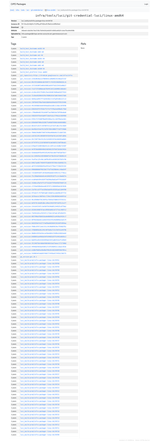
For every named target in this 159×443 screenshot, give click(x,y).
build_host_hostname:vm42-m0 (32, 62)
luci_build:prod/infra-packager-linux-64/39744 (39, 317)
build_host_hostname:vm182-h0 (32, 48)
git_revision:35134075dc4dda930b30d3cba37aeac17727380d (43, 243)
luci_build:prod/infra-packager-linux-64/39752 (39, 290)
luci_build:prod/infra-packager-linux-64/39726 (39, 378)
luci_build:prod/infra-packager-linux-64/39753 (39, 287)
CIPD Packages (18, 4)
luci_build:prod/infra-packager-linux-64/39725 (39, 381)
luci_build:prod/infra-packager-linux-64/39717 (39, 408)
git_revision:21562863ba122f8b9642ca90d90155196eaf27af (43, 79)
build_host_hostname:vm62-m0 (32, 65)
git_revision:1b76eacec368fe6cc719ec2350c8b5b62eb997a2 (43, 196)
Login (146, 4)
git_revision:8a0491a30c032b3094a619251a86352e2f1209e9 (43, 240)
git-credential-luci (37, 10)
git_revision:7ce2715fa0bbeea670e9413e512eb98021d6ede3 (43, 89)
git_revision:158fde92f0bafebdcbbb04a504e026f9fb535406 (43, 102)
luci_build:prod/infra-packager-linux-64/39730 (39, 364)
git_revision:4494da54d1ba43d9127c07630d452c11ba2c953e (43, 247)
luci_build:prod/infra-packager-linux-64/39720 (39, 398)
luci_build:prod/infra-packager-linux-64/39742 (39, 324)
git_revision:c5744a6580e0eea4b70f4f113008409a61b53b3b (43, 186)
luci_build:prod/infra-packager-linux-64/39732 (39, 357)
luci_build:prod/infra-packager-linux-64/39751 (39, 294)
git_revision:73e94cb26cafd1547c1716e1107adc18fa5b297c (43, 213)
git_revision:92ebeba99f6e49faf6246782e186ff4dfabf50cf (43, 153)
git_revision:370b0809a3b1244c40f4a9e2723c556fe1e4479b (43, 230)
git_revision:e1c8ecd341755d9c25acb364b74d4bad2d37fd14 (43, 92)
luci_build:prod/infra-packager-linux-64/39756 (39, 277)
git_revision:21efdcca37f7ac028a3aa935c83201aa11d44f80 (43, 189)
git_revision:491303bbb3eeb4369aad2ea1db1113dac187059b (43, 105)
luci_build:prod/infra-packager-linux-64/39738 (39, 337)
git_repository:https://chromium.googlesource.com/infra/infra (46, 75)
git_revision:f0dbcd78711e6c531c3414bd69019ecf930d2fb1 (43, 226)
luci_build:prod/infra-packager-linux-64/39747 (39, 307)
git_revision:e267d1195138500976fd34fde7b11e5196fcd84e (43, 136)
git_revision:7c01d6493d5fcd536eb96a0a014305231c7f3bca (43, 173)
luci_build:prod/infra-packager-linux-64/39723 (39, 388)
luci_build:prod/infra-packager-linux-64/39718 (39, 404)
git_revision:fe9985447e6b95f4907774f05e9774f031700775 (43, 253)
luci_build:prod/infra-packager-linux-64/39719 (39, 401)
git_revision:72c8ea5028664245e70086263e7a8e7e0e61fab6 (43, 95)
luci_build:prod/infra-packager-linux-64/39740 (39, 331)
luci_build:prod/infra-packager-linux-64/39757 (39, 273)
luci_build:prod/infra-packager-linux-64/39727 (39, 374)
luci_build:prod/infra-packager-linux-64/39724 (39, 384)
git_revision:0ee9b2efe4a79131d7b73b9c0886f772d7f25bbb (43, 129)
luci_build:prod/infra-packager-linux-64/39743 (39, 320)
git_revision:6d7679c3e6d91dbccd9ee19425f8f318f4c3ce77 (43, 203)
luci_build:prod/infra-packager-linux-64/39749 (39, 300)
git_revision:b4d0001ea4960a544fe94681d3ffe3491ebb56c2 (43, 236)
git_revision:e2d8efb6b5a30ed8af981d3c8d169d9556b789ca (43, 250)
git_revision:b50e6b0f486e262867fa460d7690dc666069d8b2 (43, 122)
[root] (12, 10)
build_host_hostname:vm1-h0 (31, 55)
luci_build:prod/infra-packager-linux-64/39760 (39, 263)
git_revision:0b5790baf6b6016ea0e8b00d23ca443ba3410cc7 (43, 216)
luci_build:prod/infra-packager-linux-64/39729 (39, 367)
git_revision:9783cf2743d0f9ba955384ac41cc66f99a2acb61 (43, 119)
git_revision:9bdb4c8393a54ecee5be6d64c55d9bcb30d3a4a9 (43, 233)
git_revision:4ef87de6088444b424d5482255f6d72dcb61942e (43, 149)
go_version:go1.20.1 (28, 257)
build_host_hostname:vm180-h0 (32, 69)
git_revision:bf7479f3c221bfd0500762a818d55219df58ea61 (43, 142)
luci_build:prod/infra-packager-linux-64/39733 (39, 354)
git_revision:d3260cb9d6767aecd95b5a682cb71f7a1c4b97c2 (43, 210)
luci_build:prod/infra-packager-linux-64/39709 (39, 435)
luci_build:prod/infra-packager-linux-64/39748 (39, 304)
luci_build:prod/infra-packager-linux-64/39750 (39, 297)
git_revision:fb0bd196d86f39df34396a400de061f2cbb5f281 (43, 132)
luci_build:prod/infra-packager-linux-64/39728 (39, 371)
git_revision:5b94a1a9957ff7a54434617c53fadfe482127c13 (43, 99)
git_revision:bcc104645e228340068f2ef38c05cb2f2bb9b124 (43, 156)
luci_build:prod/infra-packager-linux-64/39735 (39, 347)
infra (17, 10)
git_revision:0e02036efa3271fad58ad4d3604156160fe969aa (43, 223)
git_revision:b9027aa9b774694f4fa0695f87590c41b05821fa (43, 163)
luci (28, 10)
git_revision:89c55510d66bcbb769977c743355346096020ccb (43, 82)
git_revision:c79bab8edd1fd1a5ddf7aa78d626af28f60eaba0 (43, 112)
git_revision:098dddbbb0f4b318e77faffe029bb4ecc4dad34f (43, 169)
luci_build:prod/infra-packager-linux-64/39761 (39, 260)
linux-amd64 (51, 10)
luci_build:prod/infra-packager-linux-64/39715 (39, 414)
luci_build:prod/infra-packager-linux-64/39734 (39, 351)
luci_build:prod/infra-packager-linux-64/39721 (39, 394)
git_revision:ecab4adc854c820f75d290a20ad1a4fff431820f (43, 179)
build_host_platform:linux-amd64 (33, 72)
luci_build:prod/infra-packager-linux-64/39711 (39, 428)
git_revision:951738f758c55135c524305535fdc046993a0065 (43, 139)
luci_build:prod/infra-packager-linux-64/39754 (39, 283)
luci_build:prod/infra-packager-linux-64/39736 (39, 344)
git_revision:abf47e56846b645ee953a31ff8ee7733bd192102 (43, 166)
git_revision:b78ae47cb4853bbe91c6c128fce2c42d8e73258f (43, 146)
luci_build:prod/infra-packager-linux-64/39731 (39, 361)
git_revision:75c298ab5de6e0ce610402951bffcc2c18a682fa (43, 176)
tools (22, 10)
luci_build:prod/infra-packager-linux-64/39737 (39, 341)
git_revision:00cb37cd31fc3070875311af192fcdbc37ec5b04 (43, 126)
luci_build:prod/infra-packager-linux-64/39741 (39, 327)
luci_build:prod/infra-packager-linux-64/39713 (39, 421)
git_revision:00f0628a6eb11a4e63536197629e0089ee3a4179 (43, 220)
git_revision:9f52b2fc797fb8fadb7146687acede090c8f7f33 (43, 193)
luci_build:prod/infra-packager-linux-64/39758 (39, 270)
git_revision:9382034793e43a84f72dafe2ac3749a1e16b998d (43, 116)
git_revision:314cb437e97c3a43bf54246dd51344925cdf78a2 (43, 206)
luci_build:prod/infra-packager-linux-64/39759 (39, 267)
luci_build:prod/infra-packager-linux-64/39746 (39, 310)
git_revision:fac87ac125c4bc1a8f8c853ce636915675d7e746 (43, 159)
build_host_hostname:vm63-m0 (32, 52)
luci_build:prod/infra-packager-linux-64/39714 (39, 418)
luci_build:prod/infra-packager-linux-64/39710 (39, 431)
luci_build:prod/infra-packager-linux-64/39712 (39, 425)
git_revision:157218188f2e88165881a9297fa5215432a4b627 (43, 85)
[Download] (22, 27)
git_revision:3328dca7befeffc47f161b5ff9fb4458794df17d (43, 183)
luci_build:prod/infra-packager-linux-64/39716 (39, 411)
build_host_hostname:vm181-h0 (32, 58)
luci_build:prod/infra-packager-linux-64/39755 (39, 280)
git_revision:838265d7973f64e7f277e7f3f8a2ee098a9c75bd (43, 109)
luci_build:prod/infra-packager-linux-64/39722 (39, 391)
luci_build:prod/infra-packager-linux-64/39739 (39, 334)
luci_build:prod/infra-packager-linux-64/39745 (39, 314)
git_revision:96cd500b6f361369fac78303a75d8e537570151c (43, 200)
